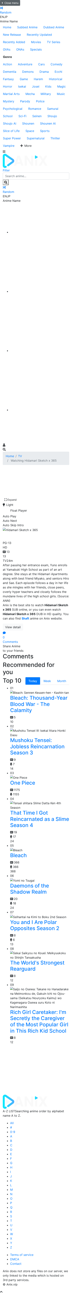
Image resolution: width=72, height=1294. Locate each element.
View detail (13, 627)
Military (46, 94)
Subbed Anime (27, 27)
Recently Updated (39, 34)
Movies (36, 42)
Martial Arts (11, 94)
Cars (41, 64)
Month (61, 681)
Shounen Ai (48, 123)
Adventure (25, 64)
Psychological (12, 109)
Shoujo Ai (9, 123)
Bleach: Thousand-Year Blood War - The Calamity (39, 704)
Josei (35, 86)
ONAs (20, 49)
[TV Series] (39, 350)
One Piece (22, 783)
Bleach (18, 855)
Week (47, 681)
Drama (44, 71)
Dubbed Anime (53, 27)
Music (61, 94)
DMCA (14, 1259)
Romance (34, 109)
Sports (44, 131)
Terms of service (21, 1255)
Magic (61, 86)
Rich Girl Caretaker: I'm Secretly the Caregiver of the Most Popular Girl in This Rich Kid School (39, 1021)
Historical (55, 79)
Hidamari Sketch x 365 (34, 535)
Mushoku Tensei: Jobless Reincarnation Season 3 (37, 746)
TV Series (53, 42)
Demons (28, 71)
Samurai (52, 109)
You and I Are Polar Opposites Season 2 (34, 925)
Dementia (9, 71)
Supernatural (35, 138)
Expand (12, 499)
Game (24, 79)
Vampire (8, 146)
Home (7, 27)
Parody (25, 101)
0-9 (12, 1132)
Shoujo (52, 116)
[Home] (39, 232)
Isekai (22, 86)
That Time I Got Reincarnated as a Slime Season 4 (39, 819)
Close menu (11, 2)
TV (20, 456)
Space (29, 131)
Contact (15, 1263)
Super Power (12, 138)
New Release (12, 34)
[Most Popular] (39, 410)
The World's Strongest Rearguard (37, 966)
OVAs (6, 49)
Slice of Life (11, 131)
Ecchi (58, 71)
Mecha (30, 94)
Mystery (8, 101)
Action (7, 64)
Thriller (55, 138)
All (12, 1123)
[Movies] (39, 291)
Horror (7, 86)
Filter (6, 170)
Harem (38, 79)
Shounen (28, 123)
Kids (48, 86)
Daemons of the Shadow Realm (29, 889)
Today (32, 681)
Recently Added (14, 42)
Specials (36, 49)
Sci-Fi (22, 116)
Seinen (37, 116)
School (8, 116)
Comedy (56, 64)
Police (40, 101)
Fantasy (8, 79)
